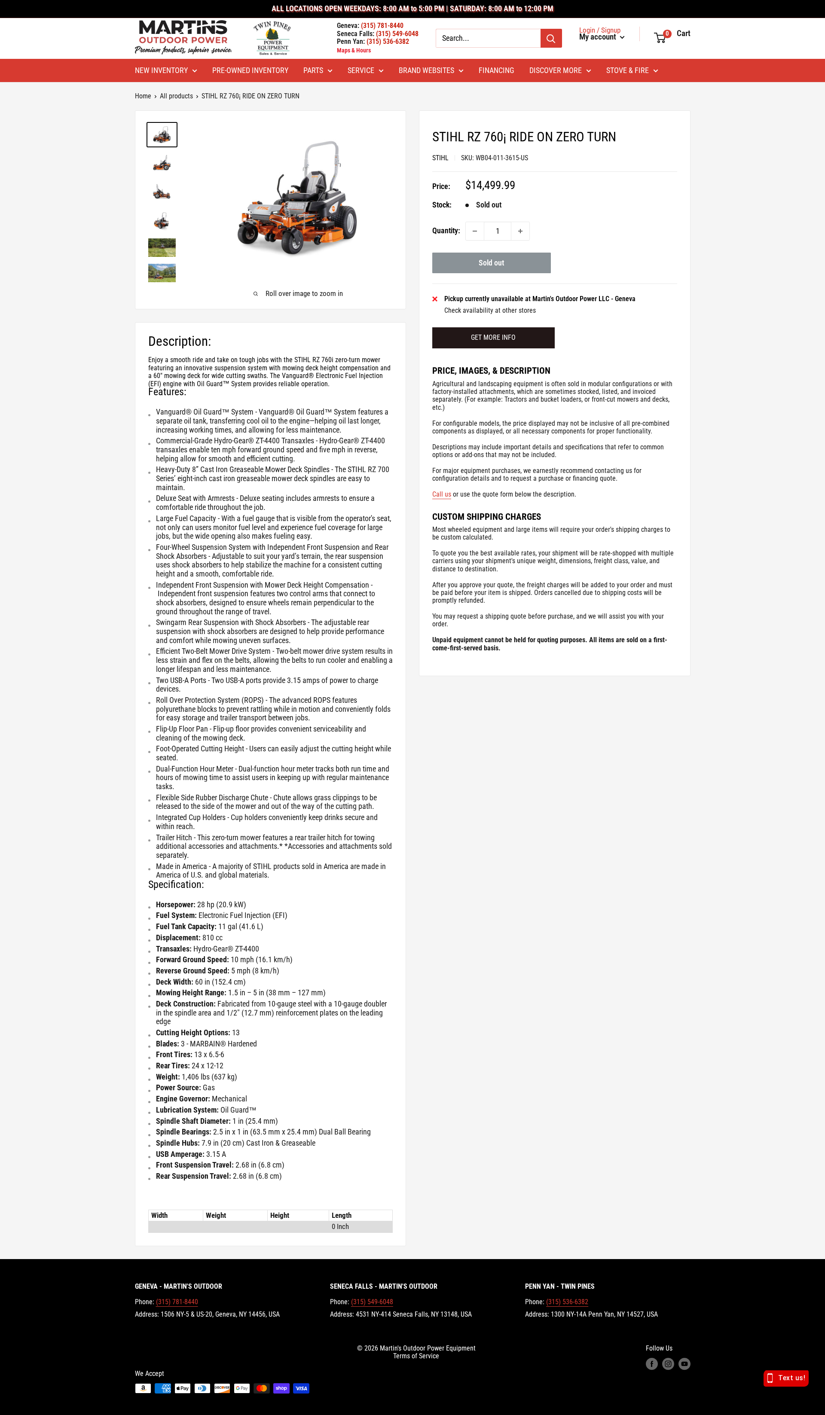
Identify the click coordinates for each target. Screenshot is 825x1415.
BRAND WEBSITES (426, 70)
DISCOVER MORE (555, 70)
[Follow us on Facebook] (652, 1364)
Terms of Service (416, 1356)
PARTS (313, 70)
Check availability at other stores (490, 310)
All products (176, 96)
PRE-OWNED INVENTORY (250, 70)
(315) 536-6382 (567, 1302)
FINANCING (496, 70)
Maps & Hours (354, 50)
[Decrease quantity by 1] (475, 231)
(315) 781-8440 (177, 1302)
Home (143, 96)
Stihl (440, 158)
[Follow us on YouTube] (684, 1364)
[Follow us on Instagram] (668, 1364)
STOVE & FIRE (627, 70)
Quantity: (446, 230)
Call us (441, 494)
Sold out (491, 262)
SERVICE (361, 70)
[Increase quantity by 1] (520, 231)
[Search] (551, 38)
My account (598, 37)
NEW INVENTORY (161, 70)
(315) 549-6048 (372, 1302)
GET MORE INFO (493, 337)
